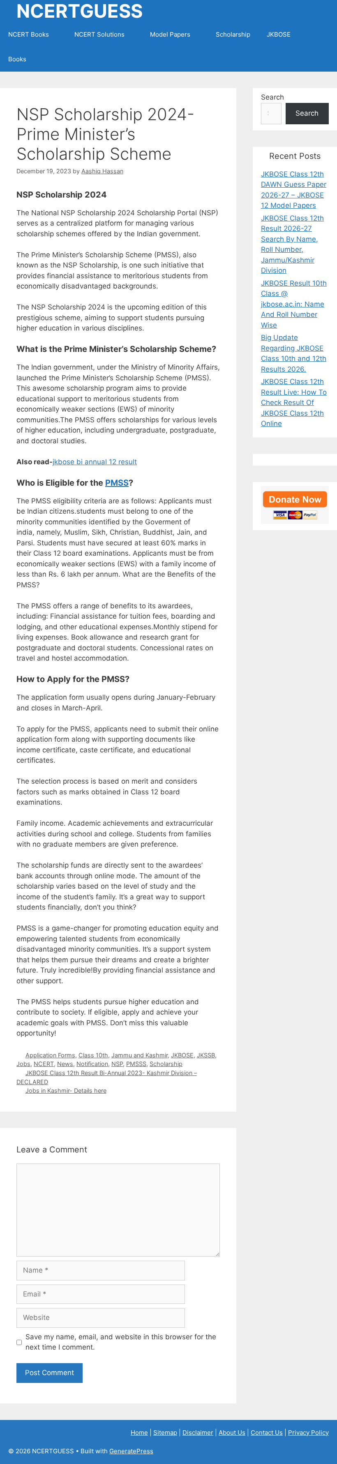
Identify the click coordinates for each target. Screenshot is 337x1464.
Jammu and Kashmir (139, 1055)
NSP (117, 1063)
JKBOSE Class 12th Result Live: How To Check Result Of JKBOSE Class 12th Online (294, 402)
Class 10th (93, 1055)
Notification (92, 1063)
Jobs (23, 1063)
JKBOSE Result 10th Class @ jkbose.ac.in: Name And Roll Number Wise (294, 304)
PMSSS (136, 1063)
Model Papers (170, 34)
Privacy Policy (308, 1432)
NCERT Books (28, 34)
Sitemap (165, 1432)
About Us (232, 1432)
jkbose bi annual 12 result (95, 462)
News (65, 1063)
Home (139, 1432)
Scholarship (233, 34)
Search (272, 97)
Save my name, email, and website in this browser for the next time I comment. (120, 1342)
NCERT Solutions (99, 34)
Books (17, 59)
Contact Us (267, 1432)
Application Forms (50, 1055)
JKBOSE (279, 34)
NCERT (44, 1063)
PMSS (117, 483)
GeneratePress (131, 1451)
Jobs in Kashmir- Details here (65, 1090)
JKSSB (206, 1055)
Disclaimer (197, 1432)
